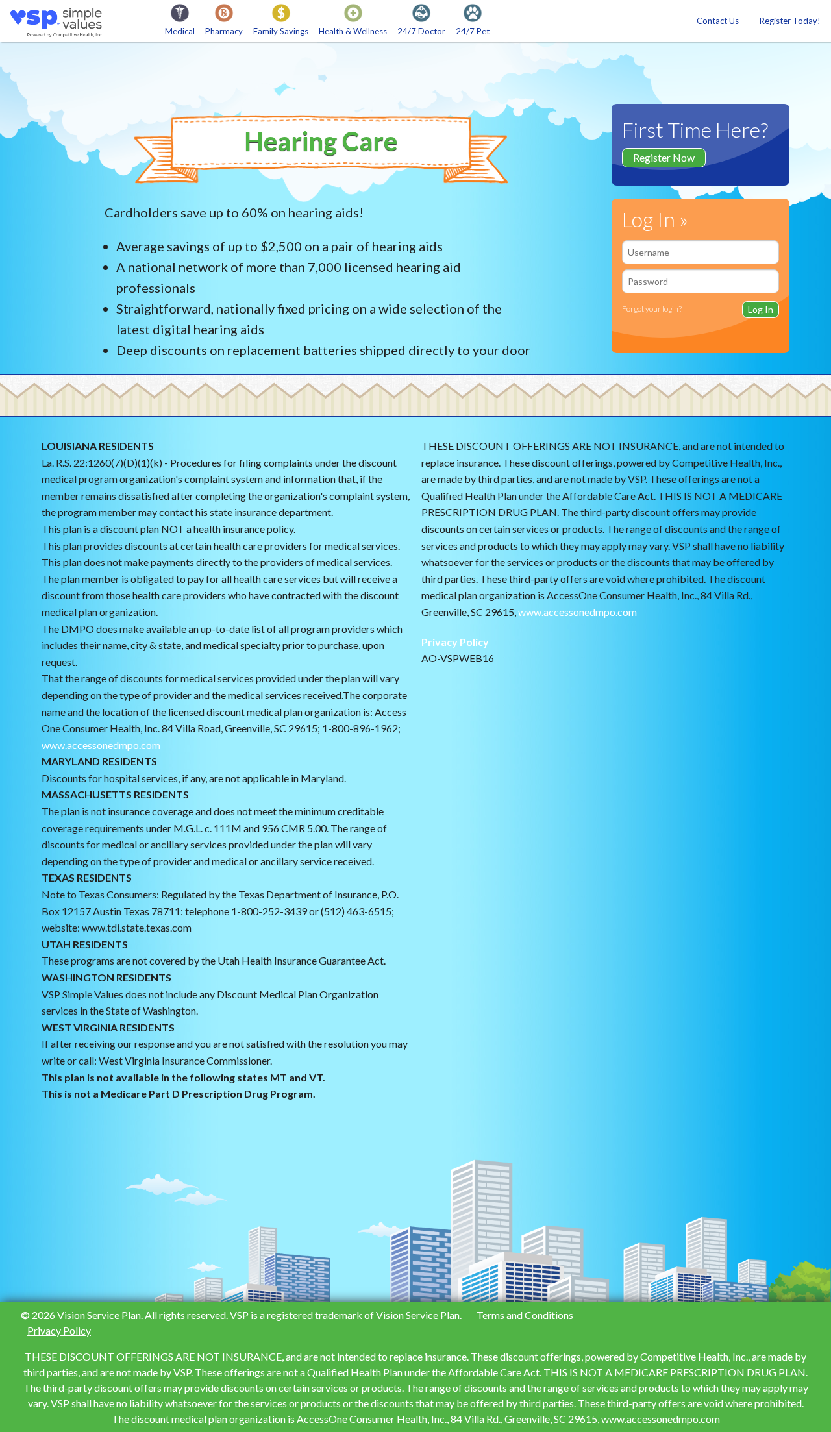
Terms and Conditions (525, 1315)
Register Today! (790, 21)
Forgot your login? (652, 309)
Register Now (664, 157)
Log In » (655, 219)
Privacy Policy (455, 642)
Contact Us (718, 21)
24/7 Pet (473, 31)
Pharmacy (224, 31)
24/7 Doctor (421, 31)
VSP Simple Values (60, 22)
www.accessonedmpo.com (101, 745)
